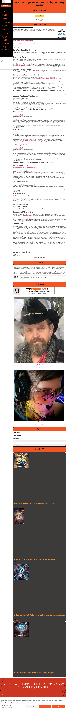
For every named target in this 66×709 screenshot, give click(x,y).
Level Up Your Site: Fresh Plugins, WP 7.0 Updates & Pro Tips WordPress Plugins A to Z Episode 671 (39, 616)
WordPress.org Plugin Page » (20, 114)
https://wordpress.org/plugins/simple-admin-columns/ (24, 184)
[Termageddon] (39, 267)
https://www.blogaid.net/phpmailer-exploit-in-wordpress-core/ (40, 92)
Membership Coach (18, 218)
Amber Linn (40, 422)
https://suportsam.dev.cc (39, 231)
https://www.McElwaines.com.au (19, 65)
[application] (39, 39)
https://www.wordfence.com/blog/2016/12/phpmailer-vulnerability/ (26, 94)
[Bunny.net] (39, 276)
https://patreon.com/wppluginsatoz (36, 70)
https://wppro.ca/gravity (18, 131)
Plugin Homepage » (19, 115)
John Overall (39, 365)
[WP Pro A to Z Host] (39, 435)
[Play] (14, 38)
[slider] (64, 39)
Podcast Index (36, 41)
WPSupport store (27, 84)
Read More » (16, 507)
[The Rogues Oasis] (39, 434)
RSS (43, 41)
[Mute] (61, 38)
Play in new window (20, 40)
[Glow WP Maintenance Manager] (39, 279)
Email (41, 41)
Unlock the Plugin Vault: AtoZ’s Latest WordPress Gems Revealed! (34, 504)
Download (27, 40)
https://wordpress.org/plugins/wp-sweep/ (37, 107)
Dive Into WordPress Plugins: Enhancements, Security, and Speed (34, 673)
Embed (31, 40)
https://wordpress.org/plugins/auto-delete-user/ (22, 195)
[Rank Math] (39, 272)
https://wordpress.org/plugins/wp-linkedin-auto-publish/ (24, 167)
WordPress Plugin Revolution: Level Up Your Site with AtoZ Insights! (35, 559)
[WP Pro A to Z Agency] (39, 432)
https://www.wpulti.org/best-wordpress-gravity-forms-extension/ (32, 140)
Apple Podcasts (29, 41)
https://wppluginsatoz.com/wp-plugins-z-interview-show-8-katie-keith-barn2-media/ (32, 81)
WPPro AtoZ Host (4, 65)
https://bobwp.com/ (27, 215)
